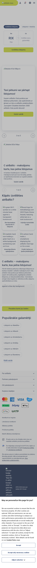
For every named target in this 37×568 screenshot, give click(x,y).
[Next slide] (33, 136)
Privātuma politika (8, 430)
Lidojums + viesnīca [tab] (28, 27)
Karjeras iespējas (8, 391)
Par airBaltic (6, 373)
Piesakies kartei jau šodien (18, 309)
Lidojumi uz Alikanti (11, 331)
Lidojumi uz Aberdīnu (11, 325)
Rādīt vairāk (8, 360)
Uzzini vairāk (18, 114)
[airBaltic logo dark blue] (9, 3)
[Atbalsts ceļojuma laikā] (20, 3)
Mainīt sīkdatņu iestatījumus (11, 434)
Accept (18, 545)
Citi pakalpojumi (8, 385)
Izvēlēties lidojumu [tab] (11, 27)
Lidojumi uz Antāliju (11, 343)
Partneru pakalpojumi (10, 379)
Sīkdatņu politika (7, 426)
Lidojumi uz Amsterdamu (13, 337)
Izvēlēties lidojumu (18, 50)
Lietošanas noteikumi (9, 421)
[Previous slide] (4, 136)
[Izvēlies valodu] (30, 3)
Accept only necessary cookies (18, 553)
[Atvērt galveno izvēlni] (34, 3)
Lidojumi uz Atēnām (11, 349)
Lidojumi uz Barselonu (12, 355)
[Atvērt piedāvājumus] (25, 3)
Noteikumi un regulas (9, 417)
